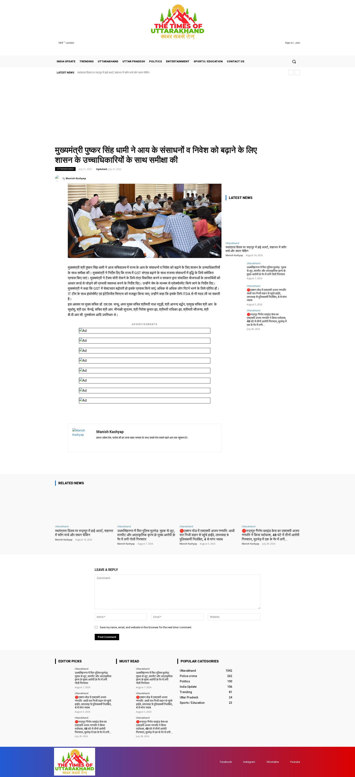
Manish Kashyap (76, 178)
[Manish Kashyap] (58, 178)
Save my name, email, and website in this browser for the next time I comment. (146, 627)
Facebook (226, 761)
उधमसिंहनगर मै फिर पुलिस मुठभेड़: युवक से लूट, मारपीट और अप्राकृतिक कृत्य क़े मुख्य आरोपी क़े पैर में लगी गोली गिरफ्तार (266, 271)
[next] (297, 72)
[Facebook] (257, 42)
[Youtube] (273, 42)
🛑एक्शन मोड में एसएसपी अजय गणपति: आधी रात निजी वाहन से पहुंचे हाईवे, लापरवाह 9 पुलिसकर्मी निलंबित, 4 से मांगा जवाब (267, 295)
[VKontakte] (262, 761)
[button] (294, 61)
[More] (295, 178)
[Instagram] (262, 42)
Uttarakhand (65, 168)
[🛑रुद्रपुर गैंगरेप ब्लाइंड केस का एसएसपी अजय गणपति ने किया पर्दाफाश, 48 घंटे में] (235, 318)
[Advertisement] (177, 108)
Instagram (249, 761)
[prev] (290, 72)
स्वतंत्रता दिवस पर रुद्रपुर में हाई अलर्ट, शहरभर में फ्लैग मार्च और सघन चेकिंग (113, 72)
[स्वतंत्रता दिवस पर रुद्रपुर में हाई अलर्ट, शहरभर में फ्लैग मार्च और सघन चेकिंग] (256, 221)
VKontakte (272, 761)
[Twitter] (268, 42)
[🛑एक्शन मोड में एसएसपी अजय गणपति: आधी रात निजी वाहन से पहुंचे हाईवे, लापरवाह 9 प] (235, 294)
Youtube (295, 761)
